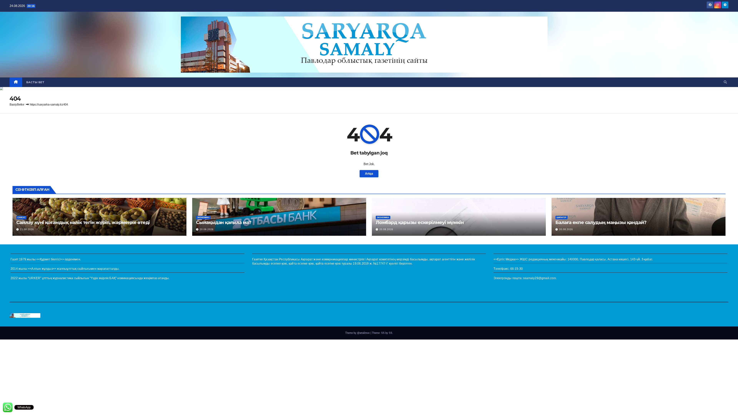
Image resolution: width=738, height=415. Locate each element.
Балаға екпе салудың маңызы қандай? (600, 222)
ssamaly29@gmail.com (539, 278)
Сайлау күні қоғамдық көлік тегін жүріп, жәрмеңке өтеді (83, 222)
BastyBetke (17, 104)
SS (390, 332)
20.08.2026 (207, 229)
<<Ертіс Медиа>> (506, 259)
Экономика (203, 217)
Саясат (21, 217)
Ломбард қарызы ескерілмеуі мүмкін (420, 222)
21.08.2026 (27, 229)
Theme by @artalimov (358, 332)
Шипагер (561, 217)
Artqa (369, 173)
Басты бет (35, 82)
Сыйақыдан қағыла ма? (223, 222)
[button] (725, 82)
